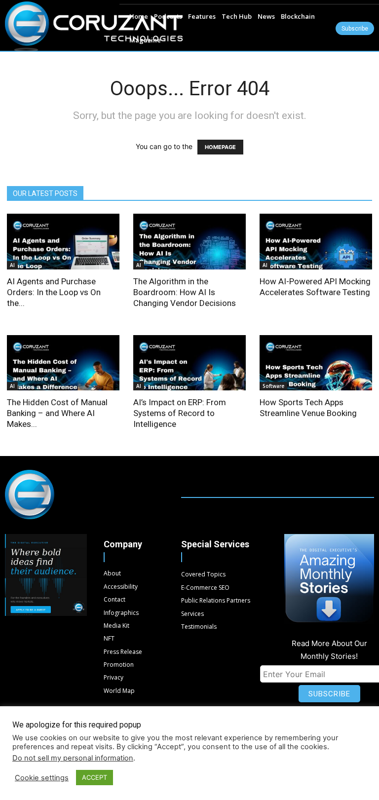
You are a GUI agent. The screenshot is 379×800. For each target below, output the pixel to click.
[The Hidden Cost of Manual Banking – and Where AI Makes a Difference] (63, 363)
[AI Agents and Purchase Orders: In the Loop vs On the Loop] (63, 241)
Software (273, 385)
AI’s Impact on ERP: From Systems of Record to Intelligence (179, 413)
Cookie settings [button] (42, 777)
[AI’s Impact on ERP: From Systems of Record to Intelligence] (189, 363)
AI (12, 265)
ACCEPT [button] (94, 777)
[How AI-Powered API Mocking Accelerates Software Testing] (316, 241)
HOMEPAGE (220, 147)
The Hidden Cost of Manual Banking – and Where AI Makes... (57, 413)
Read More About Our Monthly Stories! (329, 650)
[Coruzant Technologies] (94, 26)
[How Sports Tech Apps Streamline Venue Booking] (316, 363)
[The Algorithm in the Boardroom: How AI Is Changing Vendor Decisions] (189, 241)
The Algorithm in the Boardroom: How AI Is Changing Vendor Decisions (184, 292)
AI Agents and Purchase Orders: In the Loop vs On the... (54, 292)
